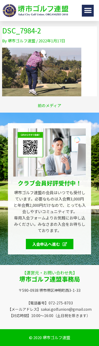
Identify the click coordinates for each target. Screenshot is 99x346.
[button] (88, 11)
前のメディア (49, 105)
